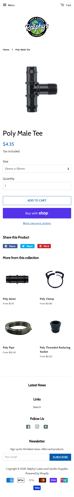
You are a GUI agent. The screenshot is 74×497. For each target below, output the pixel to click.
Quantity (9, 178)
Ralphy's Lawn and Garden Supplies (47, 468)
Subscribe (60, 457)
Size (5, 161)
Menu (11, 5)
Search (37, 407)
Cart (68, 5)
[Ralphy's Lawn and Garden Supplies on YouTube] (46, 427)
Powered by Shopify (37, 473)
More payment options (37, 223)
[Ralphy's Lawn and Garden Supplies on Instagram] (37, 427)
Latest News (37, 385)
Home (6, 49)
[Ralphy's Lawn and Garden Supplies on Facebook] (28, 427)
